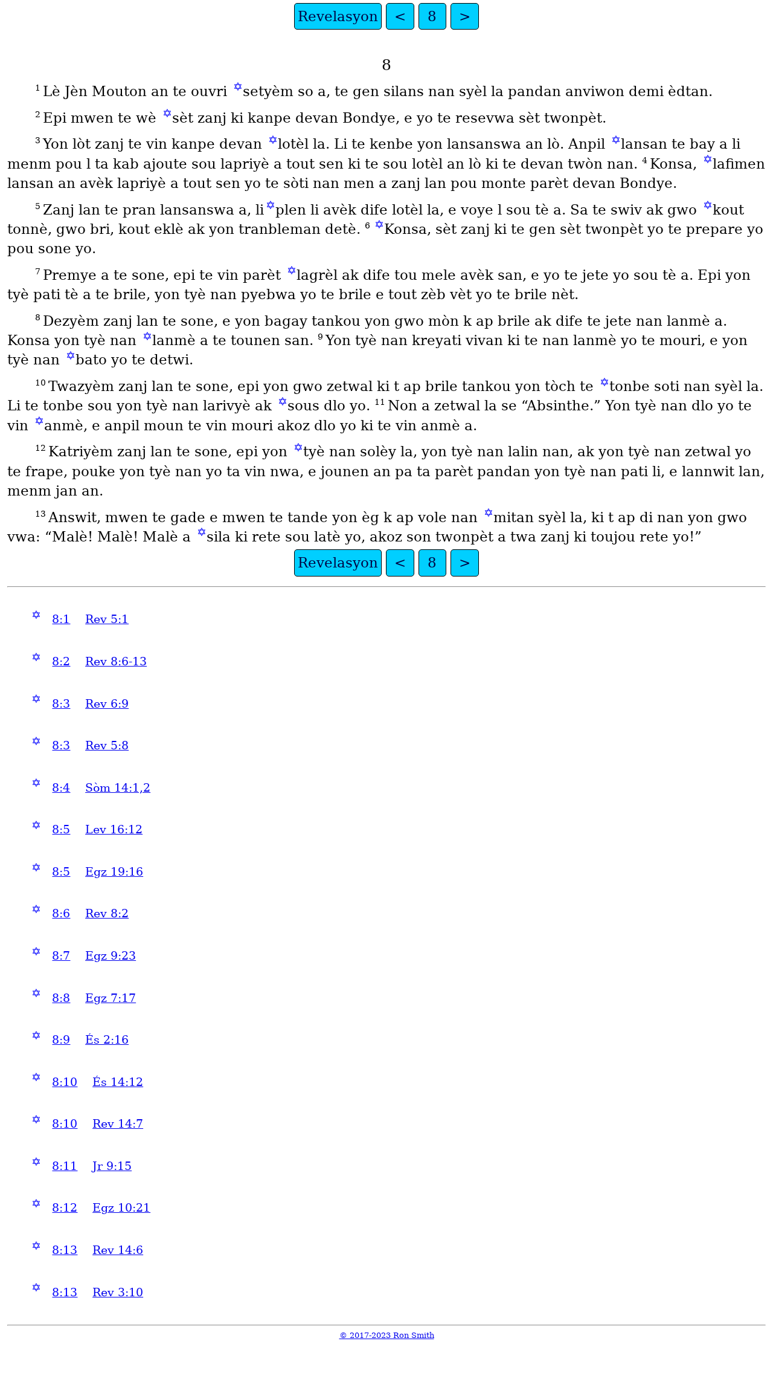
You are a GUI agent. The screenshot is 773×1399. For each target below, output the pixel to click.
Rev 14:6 (117, 1250)
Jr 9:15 (112, 1166)
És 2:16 (107, 1039)
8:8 (61, 998)
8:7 (61, 955)
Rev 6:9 (107, 703)
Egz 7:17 (110, 998)
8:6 (61, 913)
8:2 (61, 661)
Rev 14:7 (117, 1123)
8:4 (61, 787)
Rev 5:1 (107, 619)
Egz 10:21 (121, 1207)
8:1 (61, 619)
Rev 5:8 (107, 745)
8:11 (64, 1166)
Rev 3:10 (117, 1292)
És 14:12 (117, 1082)
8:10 (64, 1082)
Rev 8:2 (107, 913)
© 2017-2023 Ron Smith (386, 1335)
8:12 (64, 1207)
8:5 (61, 829)
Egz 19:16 (114, 871)
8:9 (61, 1039)
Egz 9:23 (110, 955)
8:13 (64, 1250)
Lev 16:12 (114, 829)
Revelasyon (338, 16)
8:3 (61, 703)
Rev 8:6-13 (116, 661)
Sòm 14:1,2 (117, 787)
